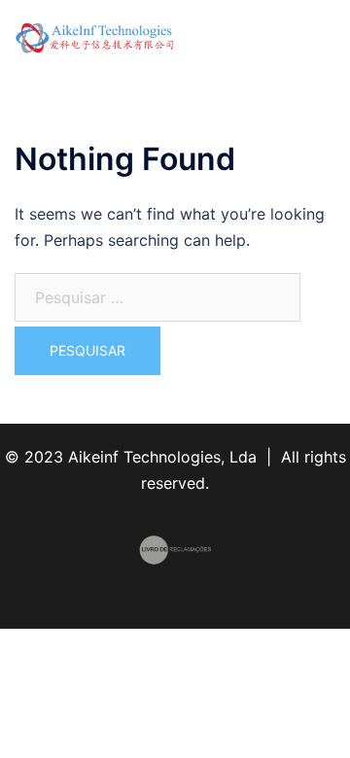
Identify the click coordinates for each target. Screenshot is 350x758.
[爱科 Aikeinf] (95, 37)
